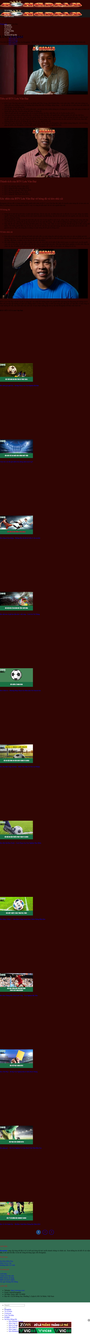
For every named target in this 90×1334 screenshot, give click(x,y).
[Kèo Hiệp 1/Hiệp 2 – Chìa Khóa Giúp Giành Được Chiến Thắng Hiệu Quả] (16, 915)
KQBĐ (7, 33)
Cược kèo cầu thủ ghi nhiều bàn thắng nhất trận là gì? (16, 462)
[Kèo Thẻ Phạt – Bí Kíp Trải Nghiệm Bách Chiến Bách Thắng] (16, 1067)
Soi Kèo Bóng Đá (10, 1319)
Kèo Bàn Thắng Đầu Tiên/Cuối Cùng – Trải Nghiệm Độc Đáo (19, 995)
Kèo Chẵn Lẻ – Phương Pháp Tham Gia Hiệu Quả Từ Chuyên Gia (20, 690)
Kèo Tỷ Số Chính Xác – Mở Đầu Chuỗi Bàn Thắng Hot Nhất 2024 (20, 1224)
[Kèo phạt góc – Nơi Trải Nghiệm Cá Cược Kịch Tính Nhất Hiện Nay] (16, 1144)
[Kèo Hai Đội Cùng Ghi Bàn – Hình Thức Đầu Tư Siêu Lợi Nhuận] (16, 762)
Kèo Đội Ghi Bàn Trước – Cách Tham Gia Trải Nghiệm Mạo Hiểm (20, 843)
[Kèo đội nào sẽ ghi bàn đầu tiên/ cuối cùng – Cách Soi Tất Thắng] (16, 610)
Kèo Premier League (16, 1321)
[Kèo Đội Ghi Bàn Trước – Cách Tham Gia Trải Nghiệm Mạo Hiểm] (16, 839)
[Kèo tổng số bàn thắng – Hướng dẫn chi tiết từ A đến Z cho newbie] (16, 534)
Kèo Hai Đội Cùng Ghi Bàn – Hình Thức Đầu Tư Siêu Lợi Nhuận (20, 767)
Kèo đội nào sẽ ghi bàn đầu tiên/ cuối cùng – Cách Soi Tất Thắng (20, 614)
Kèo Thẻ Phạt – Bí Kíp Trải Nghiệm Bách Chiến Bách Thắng (19, 1072)
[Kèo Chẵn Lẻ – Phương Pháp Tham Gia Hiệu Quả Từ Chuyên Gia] (16, 686)
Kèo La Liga (13, 41)
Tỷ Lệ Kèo (8, 27)
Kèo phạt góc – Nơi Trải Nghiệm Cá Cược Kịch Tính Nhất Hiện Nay (21, 1148)
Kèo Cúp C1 (13, 39)
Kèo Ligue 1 (13, 45)
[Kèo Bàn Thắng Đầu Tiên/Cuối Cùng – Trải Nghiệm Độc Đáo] (16, 991)
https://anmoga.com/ (18, 1290)
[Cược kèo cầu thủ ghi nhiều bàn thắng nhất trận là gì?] (16, 457)
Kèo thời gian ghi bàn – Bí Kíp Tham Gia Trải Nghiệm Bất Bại (19, 385)
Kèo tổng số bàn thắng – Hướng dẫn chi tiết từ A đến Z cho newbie (20, 538)
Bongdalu (7, 1309)
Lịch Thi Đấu (9, 31)
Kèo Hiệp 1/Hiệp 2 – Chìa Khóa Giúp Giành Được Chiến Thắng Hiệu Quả (22, 919)
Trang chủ (3, 24)
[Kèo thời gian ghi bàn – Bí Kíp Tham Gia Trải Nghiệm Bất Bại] (16, 381)
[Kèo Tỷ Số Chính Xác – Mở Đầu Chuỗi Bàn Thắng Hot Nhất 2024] (16, 1220)
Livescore (7, 29)
